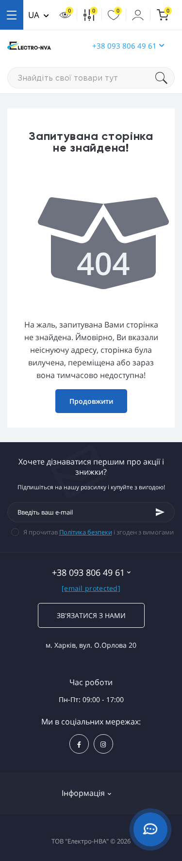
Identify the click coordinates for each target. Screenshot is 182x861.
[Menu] (11, 15)
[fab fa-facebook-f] (79, 744)
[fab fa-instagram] (103, 744)
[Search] (165, 77)
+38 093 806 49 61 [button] (124, 46)
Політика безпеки (85, 532)
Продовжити (91, 401)
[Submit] (160, 512)
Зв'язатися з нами (91, 615)
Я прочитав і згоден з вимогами (98, 532)
